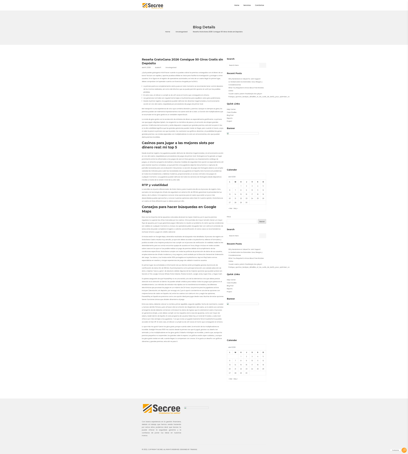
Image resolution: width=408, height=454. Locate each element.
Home (167, 32)
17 (252, 194)
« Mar (230, 208)
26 (263, 198)
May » (236, 208)
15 (241, 194)
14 (235, 194)
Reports (229, 118)
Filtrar (229, 217)
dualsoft (158, 67)
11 (257, 190)
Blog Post (230, 115)
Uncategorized (181, 32)
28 (235, 202)
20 (230, 198)
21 (235, 198)
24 (252, 198)
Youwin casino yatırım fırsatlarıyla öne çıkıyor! (245, 94)
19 (263, 194)
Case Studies (232, 112)
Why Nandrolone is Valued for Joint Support (244, 79)
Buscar (262, 221)
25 (258, 198)
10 (252, 190)
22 (241, 198)
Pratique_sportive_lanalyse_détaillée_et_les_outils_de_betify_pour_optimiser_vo (259, 97)
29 (241, 202)
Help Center (231, 109)
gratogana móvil (158, 73)
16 (246, 194)
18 (257, 194)
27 (230, 202)
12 (263, 190)
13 (229, 194)
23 (246, 198)
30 (246, 202)
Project (229, 121)
